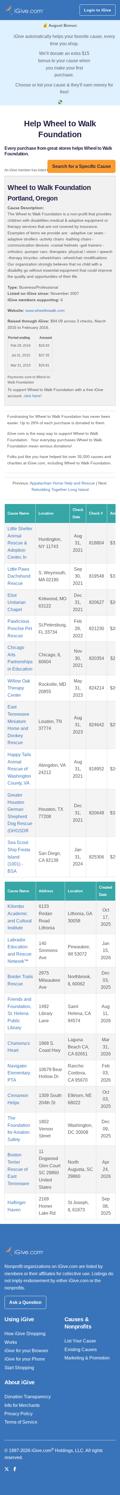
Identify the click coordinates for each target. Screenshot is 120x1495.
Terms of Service (20, 1422)
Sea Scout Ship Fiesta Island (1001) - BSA (19, 856)
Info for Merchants (22, 1405)
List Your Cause (80, 1341)
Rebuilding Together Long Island (60, 489)
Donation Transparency (27, 1396)
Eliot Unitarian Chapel (17, 602)
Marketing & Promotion (87, 1358)
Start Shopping (19, 1367)
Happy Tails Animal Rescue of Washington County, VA (19, 768)
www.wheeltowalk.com (45, 310)
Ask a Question (25, 1302)
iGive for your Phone (24, 1359)
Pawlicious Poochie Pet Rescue (20, 628)
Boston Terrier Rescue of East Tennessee (18, 1169)
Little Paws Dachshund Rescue (19, 576)
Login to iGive (97, 10)
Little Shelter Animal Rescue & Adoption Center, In (20, 543)
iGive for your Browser (26, 1350)
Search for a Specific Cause (81, 166)
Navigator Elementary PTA (19, 1073)
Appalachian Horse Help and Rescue (62, 483)
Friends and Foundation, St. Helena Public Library (19, 1013)
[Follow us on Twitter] (6, 1469)
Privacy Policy (18, 1413)
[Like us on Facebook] (14, 1469)
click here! (33, 396)
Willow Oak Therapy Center (19, 688)
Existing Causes (80, 1349)
